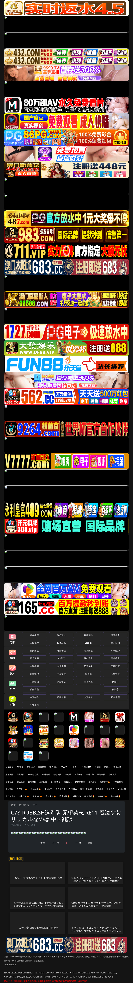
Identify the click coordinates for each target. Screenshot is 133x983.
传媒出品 (34, 689)
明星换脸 (61, 673)
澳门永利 (53, 767)
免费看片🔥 (105, 781)
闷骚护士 (115, 673)
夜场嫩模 (32, 781)
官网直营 (42, 767)
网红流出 (88, 658)
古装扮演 (34, 666)
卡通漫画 (34, 681)
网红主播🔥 (115, 796)
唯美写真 (88, 681)
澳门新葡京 (55, 781)
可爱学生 (88, 666)
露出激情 (61, 681)
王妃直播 (101, 774)
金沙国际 (73, 789)
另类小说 (34, 704)
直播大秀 (122, 789)
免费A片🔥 (37, 796)
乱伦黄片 (112, 774)
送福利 (98, 767)
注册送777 (86, 767)
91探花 (61, 658)
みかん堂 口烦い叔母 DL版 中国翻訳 (39, 927)
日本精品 (61, 642)
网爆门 (115, 681)
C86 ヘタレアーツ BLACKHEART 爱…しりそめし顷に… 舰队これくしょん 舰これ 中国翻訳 (96, 879)
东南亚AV (115, 650)
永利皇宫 (93, 781)
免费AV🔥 (102, 796)
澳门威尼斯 (10, 796)
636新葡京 (118, 781)
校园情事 (61, 697)
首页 (13, 805)
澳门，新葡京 (86, 789)
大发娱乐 (68, 781)
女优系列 (61, 666)
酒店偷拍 (79, 774)
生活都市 (34, 697)
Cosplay (88, 642)
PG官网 (20, 767)
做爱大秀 (111, 789)
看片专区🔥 (64, 796)
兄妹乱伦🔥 (51, 796)
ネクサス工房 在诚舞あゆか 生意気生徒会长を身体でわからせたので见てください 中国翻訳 (38, 904)
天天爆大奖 (61, 789)
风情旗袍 (34, 673)
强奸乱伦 (61, 635)
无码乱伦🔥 (35, 789)
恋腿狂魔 (115, 666)
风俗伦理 (115, 697)
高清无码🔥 (89, 796)
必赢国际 (9, 774)
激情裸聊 (9, 789)
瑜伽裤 (88, 673)
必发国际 (43, 781)
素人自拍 (115, 642)
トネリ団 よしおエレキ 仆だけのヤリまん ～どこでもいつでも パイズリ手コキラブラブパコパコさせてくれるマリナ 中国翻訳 (96, 930)
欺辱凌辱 (34, 658)
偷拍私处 (9, 781)
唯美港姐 (88, 650)
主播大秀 (90, 774)
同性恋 (115, 689)
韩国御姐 (61, 650)
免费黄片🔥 (22, 789)
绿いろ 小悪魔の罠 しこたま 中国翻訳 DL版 (38, 877)
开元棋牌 (31, 767)
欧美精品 (88, 635)
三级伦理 (34, 642)
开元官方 (48, 789)
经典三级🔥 (24, 796)
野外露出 (115, 658)
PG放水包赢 (33, 774)
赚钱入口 (77, 796)
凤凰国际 (21, 774)
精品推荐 (34, 635)
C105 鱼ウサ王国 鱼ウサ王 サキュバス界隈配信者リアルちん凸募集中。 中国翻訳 (96, 904)
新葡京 (107, 767)
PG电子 (64, 767)
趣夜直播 (21, 781)
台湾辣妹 (34, 650)
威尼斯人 (9, 767)
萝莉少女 (115, 635)
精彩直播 (57, 774)
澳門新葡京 (80, 781)
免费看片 (99, 789)
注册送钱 (75, 767)
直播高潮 (46, 774)
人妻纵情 (88, 697)
